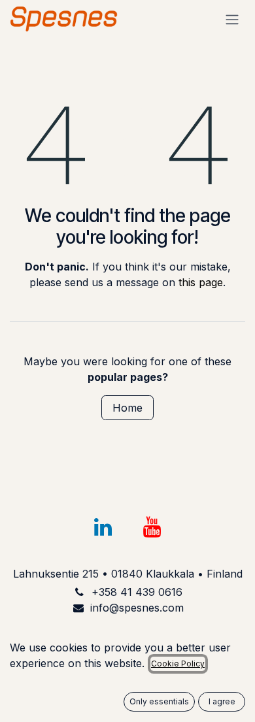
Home (127, 407)
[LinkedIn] (103, 527)
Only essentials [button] (159, 701)
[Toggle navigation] (232, 19)
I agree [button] (222, 701)
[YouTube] (152, 527)
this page (200, 282)
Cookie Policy (178, 663)
